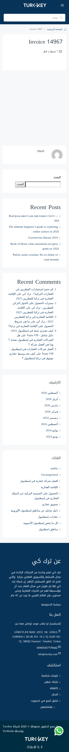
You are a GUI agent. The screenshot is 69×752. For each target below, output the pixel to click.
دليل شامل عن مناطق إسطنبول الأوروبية (34, 510)
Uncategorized (49, 474)
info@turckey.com (47, 654)
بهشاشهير (46, 707)
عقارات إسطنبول (48, 516)
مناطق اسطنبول (48, 529)
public (54, 468)
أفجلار (55, 694)
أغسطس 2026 (49, 392)
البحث (57, 177)
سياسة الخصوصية (51, 604)
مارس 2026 (51, 405)
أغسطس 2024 (49, 424)
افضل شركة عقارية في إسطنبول (39, 480)
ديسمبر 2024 (50, 417)
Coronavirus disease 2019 (43, 237)
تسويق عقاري (50, 504)
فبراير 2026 (51, 411)
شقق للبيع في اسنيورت (44, 700)
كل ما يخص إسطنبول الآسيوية (40, 523)
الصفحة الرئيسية (54, 29)
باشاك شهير (51, 682)
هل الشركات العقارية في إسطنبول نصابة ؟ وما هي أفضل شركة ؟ (30, 340)
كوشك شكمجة (49, 675)
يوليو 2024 (52, 430)
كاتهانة (54, 688)
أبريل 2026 (52, 399)
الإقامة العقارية (49, 487)
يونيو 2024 (52, 436)
